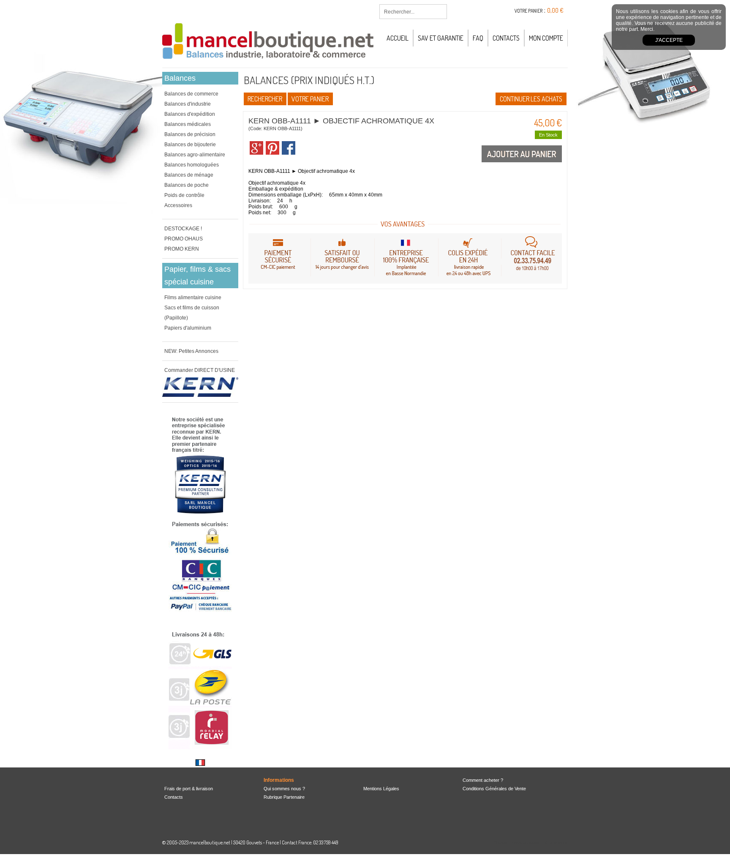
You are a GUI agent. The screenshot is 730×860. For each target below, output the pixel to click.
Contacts (506, 38)
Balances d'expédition (189, 114)
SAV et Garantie (440, 38)
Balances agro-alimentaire (194, 155)
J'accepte (669, 40)
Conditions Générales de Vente (494, 788)
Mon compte (546, 38)
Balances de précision (189, 134)
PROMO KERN (181, 249)
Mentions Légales (381, 788)
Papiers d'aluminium (187, 328)
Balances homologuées (191, 165)
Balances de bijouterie (190, 144)
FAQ (478, 38)
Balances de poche (186, 185)
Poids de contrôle (184, 195)
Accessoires (178, 205)
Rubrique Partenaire (284, 797)
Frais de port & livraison (188, 788)
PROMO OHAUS (183, 239)
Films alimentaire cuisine (192, 297)
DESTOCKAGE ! (183, 229)
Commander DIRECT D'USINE (199, 370)
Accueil (398, 38)
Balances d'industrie (187, 104)
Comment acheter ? (483, 780)
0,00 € (555, 10)
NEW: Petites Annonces (191, 351)
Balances (180, 78)
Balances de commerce (191, 94)
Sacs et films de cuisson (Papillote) (191, 313)
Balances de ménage (188, 175)
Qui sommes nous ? (284, 788)
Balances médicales (187, 124)
